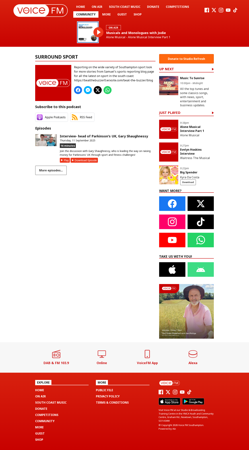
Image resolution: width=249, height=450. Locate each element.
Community (86, 14)
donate (153, 7)
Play (66, 160)
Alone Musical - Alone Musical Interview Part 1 (138, 37)
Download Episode (86, 160)
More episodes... (51, 170)
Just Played (169, 113)
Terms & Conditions (112, 403)
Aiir (174, 428)
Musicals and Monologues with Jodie (136, 33)
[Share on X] (98, 90)
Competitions (177, 7)
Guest (122, 14)
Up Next (166, 69)
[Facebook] (207, 11)
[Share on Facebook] (78, 90)
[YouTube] (228, 11)
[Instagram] (221, 11)
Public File (104, 390)
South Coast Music (124, 7)
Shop (138, 14)
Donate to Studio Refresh (186, 59)
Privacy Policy (108, 396)
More (106, 14)
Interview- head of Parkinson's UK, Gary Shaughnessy (104, 136)
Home (80, 7)
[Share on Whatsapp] (108, 90)
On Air (97, 7)
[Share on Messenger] (88, 90)
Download (188, 182)
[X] (214, 11)
